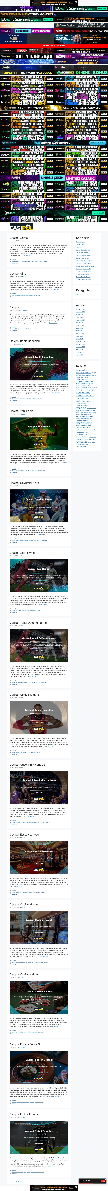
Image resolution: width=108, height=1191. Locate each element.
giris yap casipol (91, 439)
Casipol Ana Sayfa (16, 295)
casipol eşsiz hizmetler (31, 892)
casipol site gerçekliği (29, 470)
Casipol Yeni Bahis (21, 411)
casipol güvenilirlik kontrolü (32, 822)
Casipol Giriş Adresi (85, 396)
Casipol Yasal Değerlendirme (28, 622)
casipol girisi (38, 398)
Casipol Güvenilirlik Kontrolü (28, 764)
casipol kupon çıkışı (80, 410)
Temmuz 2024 (80, 344)
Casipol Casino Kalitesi (24, 974)
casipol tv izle (80, 430)
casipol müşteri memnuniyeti (85, 418)
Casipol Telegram (83, 427)
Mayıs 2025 (79, 323)
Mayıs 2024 (80, 349)
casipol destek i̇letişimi (42, 962)
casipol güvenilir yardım (81, 403)
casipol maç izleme (82, 412)
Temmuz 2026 (80, 309)
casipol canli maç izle (17, 470)
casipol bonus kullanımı (18, 682)
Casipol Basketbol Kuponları (27, 261)
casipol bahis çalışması (18, 540)
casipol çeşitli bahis (29, 398)
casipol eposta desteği (18, 1102)
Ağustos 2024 (80, 341)
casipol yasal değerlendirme (39, 682)
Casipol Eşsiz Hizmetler (25, 834)
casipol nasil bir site (45, 822)
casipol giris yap (90, 390)
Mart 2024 (79, 355)
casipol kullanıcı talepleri (37, 1172)
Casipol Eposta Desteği (25, 1044)
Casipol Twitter (91, 430)
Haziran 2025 (80, 320)
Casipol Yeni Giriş (39, 1102)
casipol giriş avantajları (30, 1032)
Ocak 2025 (79, 328)
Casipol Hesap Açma (41, 261)
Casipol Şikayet (82, 437)
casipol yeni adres (83, 432)
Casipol (14, 259)
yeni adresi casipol (82, 444)
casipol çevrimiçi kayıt (30, 540)
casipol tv (37, 752)
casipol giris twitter (42, 540)
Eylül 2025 (79, 317)
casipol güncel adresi (85, 401)
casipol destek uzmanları (18, 892)
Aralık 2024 (79, 331)
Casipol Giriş (18, 273)
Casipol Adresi (19, 237)
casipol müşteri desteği (83, 414)
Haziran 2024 (80, 347)
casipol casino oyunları (83, 386)
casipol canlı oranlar (17, 752)
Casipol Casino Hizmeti (25, 904)
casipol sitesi (39, 1032)
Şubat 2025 (80, 325)
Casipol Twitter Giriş (34, 295)
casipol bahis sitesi (82, 377)
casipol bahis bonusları (18, 398)
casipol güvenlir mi (82, 405)
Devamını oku (28, 255)
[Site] (27, 78)
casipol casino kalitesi (17, 1032)
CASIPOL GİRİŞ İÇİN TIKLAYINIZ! (54, 46)
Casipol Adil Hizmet (22, 552)
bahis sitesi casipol (83, 373)
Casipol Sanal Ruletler (22, 328)
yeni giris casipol (81, 446)
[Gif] (54, 107)
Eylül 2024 (79, 339)
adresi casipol (81, 370)
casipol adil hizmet (16, 610)
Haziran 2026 (80, 312)
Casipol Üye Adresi (33, 328)
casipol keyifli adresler (91, 408)
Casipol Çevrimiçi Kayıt (24, 482)
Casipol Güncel (82, 398)
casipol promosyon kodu (83, 425)
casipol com (27, 682)
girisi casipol (80, 439)
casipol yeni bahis (40, 470)
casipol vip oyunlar (29, 1102)
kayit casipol (82, 442)
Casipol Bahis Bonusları (25, 341)
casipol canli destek (82, 379)
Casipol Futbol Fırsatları (25, 1114)
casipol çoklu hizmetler (29, 752)
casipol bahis (91, 375)
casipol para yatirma (84, 423)
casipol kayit (81, 408)
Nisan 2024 (79, 352)
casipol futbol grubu (27, 610)
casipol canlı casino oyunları (84, 384)
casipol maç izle (90, 410)
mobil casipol (36, 610)
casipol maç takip (92, 412)
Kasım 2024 (80, 333)
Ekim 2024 (79, 336)
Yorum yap (14, 263)
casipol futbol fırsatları (17, 1172)
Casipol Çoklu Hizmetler (25, 694)
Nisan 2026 (79, 314)
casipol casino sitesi (82, 388)
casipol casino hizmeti (29, 962)
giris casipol (41, 892)
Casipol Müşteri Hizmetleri (84, 416)
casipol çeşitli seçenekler (18, 822)
